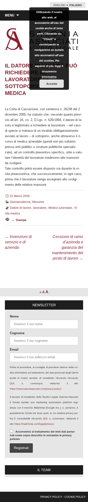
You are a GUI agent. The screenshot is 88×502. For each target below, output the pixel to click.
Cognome (17, 333)
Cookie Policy (75, 496)
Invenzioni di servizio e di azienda (18, 242)
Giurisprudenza (20, 202)
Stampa (21, 220)
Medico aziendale (60, 208)
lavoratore (39, 208)
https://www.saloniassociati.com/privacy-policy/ (35, 388)
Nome (14, 316)
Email (14, 349)
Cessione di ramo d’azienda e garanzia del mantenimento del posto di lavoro (67, 247)
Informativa (49, 77)
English (59, 5)
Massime (38, 202)
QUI (12, 383)
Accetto (51, 83)
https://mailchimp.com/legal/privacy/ (34, 424)
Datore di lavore (20, 208)
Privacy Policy (51, 496)
